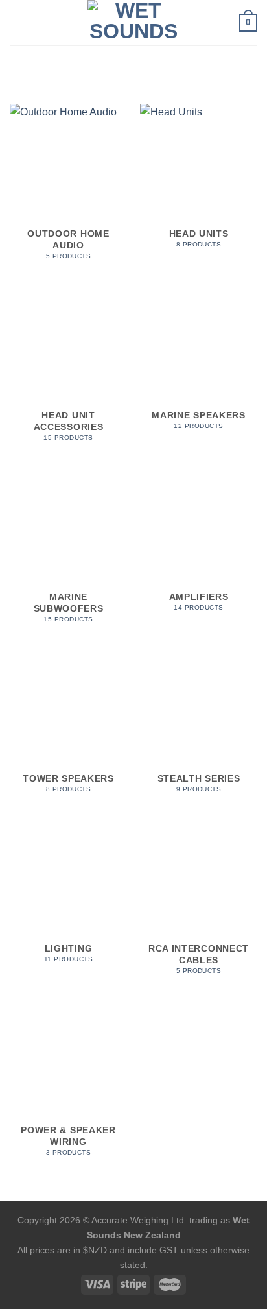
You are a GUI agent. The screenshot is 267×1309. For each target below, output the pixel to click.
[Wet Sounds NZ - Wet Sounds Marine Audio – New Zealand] (133, 22)
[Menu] (17, 22)
